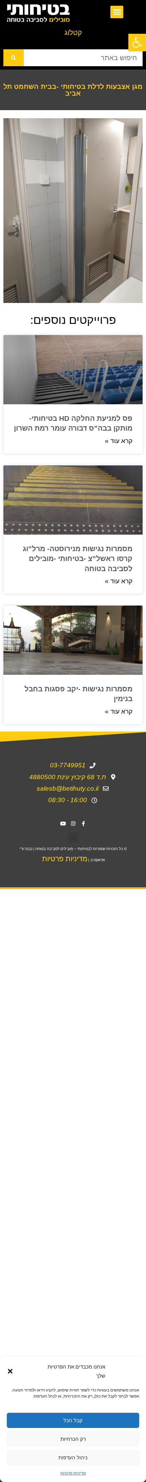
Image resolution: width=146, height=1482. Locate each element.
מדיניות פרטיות (73, 1473)
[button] (137, 42)
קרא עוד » (118, 440)
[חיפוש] (13, 57)
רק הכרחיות (73, 1438)
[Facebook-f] (83, 823)
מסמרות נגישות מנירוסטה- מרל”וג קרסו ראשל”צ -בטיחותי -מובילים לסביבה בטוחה (77, 558)
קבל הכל (73, 1420)
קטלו (73, 32)
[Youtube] (63, 823)
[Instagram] (73, 823)
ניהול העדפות (73, 1457)
